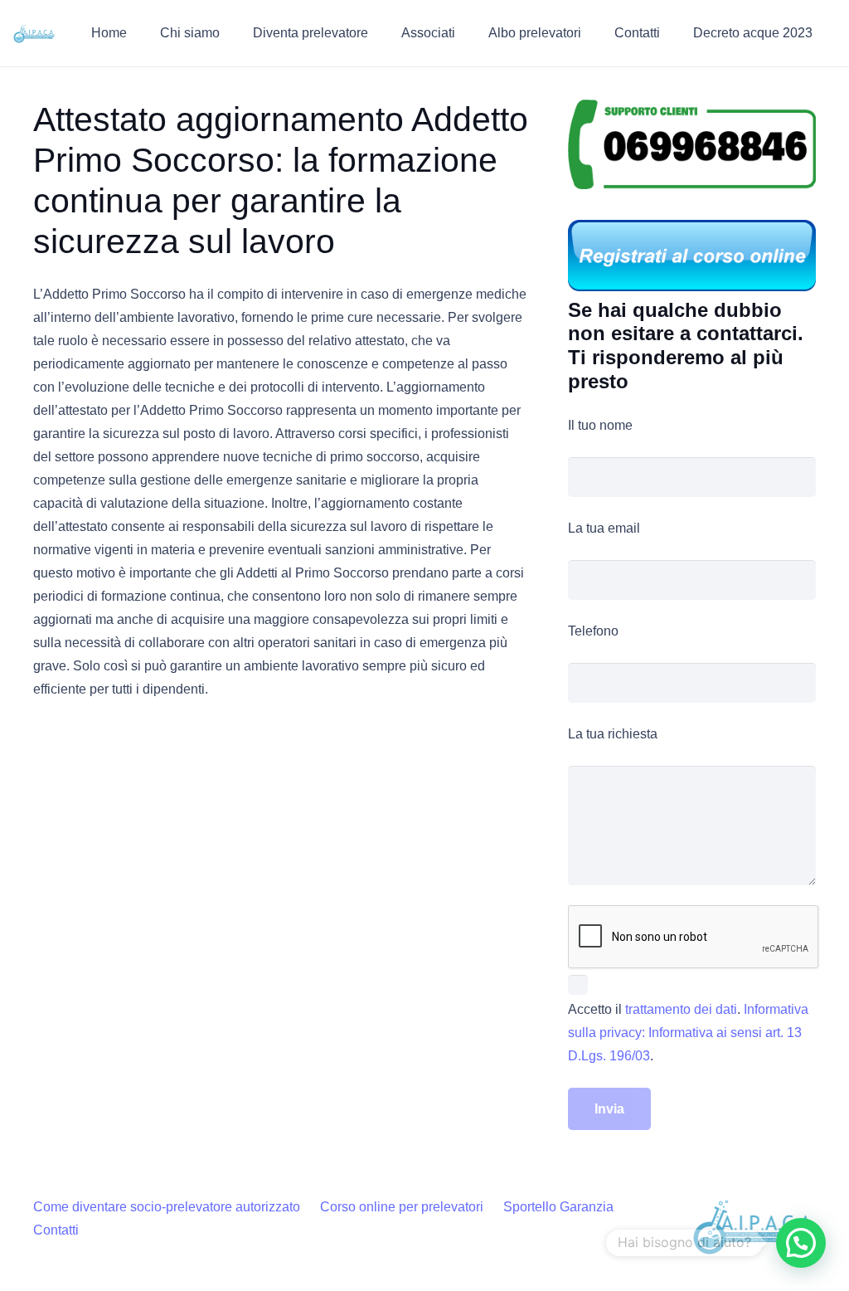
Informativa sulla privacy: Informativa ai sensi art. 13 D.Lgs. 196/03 (688, 1032)
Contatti (56, 1230)
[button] (231, 33)
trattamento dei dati (681, 1009)
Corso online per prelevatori (401, 1207)
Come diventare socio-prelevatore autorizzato (166, 1207)
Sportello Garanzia (558, 1207)
